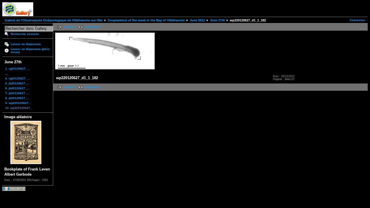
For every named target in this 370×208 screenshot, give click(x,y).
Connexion (357, 20)
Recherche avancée (25, 34)
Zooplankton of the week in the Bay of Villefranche (146, 20)
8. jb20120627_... (17, 98)
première (69, 27)
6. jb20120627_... (17, 88)
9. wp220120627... (18, 103)
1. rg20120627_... (17, 68)
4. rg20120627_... (17, 78)
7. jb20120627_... (17, 93)
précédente (92, 27)
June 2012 (197, 20)
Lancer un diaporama (26, 44)
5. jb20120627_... (17, 83)
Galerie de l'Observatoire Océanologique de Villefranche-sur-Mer (54, 20)
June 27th (217, 20)
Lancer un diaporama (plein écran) (30, 50)
